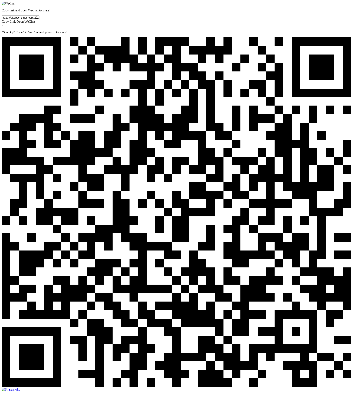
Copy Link (9, 21)
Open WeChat (26, 21)
